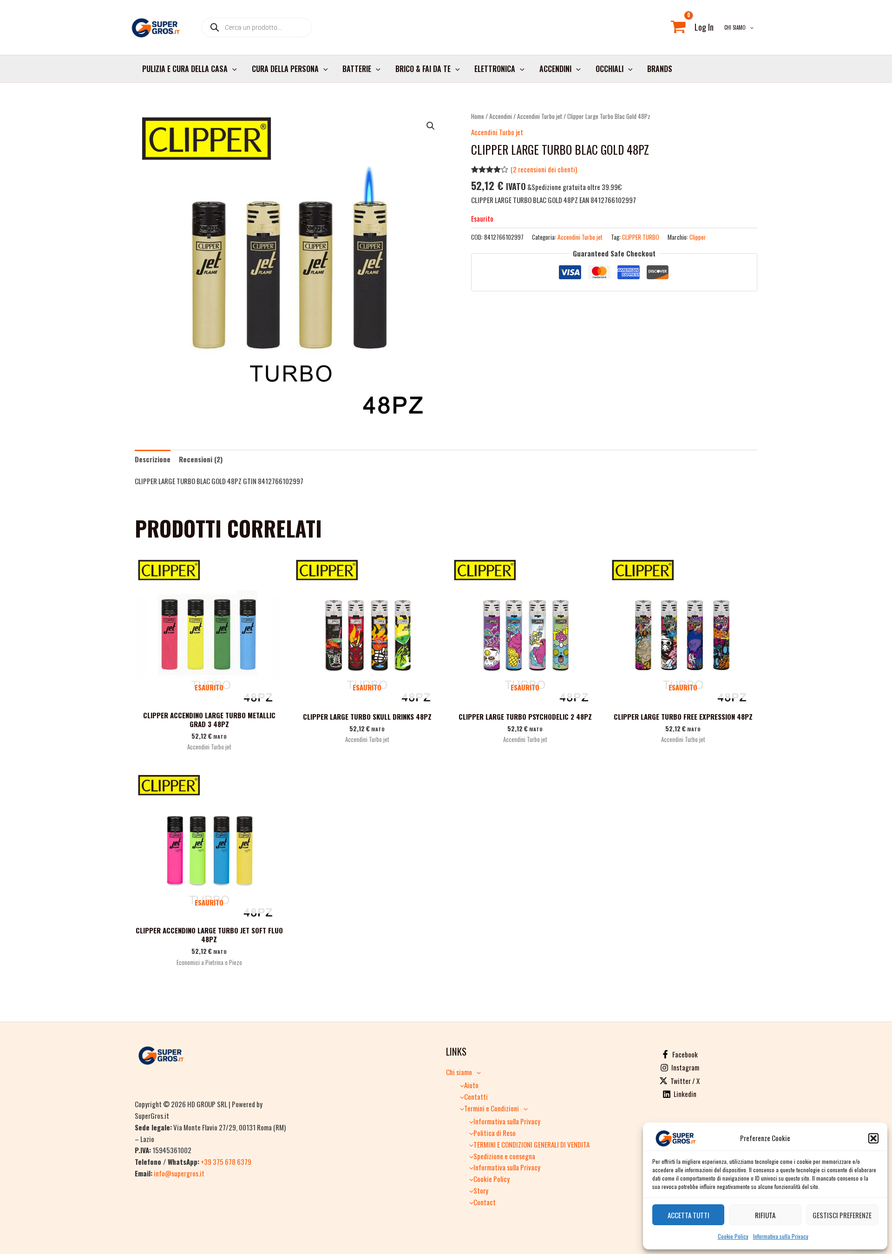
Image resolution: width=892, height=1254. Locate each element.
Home (477, 116)
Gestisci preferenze (842, 1215)
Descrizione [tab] (153, 459)
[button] (873, 1138)
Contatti (476, 1096)
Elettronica (494, 68)
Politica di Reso (494, 1133)
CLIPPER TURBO (640, 237)
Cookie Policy (733, 1236)
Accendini (555, 68)
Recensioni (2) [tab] (201, 459)
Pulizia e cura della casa (185, 68)
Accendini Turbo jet (539, 116)
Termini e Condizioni (491, 1108)
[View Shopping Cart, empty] (678, 27)
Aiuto (471, 1085)
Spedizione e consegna (504, 1156)
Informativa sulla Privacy (780, 1236)
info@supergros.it (179, 1173)
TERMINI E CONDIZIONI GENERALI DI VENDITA (531, 1144)
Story (480, 1190)
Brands (659, 68)
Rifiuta (765, 1215)
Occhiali (609, 68)
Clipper (697, 237)
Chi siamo (735, 27)
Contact (484, 1202)
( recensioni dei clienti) (544, 169)
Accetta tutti (688, 1215)
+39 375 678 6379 (226, 1161)
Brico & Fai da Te (423, 68)
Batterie (356, 68)
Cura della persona (285, 68)
